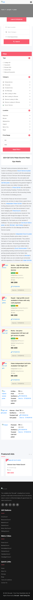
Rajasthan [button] (5, 115)
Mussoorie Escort (6, 519)
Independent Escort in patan (24, 234)
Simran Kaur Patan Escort (12, 464)
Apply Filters (16, 149)
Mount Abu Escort (6, 528)
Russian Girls (7, 67)
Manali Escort (4, 522)
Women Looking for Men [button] (11, 99)
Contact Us (4, 582)
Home (3, 9)
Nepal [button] (4, 130)
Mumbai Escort (5, 545)
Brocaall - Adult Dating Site (22, 595)
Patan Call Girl (16, 187)
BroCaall (27, 255)
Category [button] (5, 77)
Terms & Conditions (6, 580)
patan (15, 9)
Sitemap (3, 574)
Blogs (2, 577)
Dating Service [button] (8, 82)
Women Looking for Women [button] (12, 102)
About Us (3, 571)
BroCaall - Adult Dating (16, 225)
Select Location (11, 27)
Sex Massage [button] (8, 90)
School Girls (7, 69)
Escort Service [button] (9, 105)
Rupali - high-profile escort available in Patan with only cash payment (20, 300)
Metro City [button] (5, 127)
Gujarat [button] (5, 124)
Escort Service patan (21, 248)
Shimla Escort (5, 525)
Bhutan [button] (5, 118)
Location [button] (5, 110)
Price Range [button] (6, 135)
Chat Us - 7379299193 (18, 290)
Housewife (7, 65)
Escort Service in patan (24, 171)
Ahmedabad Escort (6, 548)
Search (17, 41)
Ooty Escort (4, 517)
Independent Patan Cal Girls (14, 203)
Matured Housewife (9, 72)
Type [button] (4, 58)
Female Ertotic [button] (9, 88)
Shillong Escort (5, 531)
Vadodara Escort (5, 554)
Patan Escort (4, 542)
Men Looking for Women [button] (11, 96)
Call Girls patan (5, 183)
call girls (9, 9)
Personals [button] (7, 85)
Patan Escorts (17, 211)
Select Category (12, 32)
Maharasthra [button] (6, 121)
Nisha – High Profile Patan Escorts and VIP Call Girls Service (20, 267)
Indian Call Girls (27, 260)
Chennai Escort (5, 551)
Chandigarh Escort (6, 557)
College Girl (7, 62)
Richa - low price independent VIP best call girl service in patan (19, 333)
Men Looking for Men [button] (10, 93)
